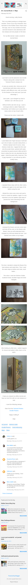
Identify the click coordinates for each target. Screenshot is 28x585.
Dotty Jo (9, 436)
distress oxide (13, 424)
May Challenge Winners (8, 520)
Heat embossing (17, 427)
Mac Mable (10, 445)
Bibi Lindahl (10, 482)
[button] (26, 11)
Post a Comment (7, 493)
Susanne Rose (11, 459)
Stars (7, 430)
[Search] (26, 4)
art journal (4, 424)
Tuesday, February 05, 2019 (14, 467)
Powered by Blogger (14, 576)
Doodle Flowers (14, 410)
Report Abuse (14, 582)
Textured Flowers (18, 408)
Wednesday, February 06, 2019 (15, 490)
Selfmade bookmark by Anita (9, 556)
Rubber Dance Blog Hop (8, 503)
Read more (23, 516)
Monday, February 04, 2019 (14, 441)
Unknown (9, 471)
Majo (3, 430)
